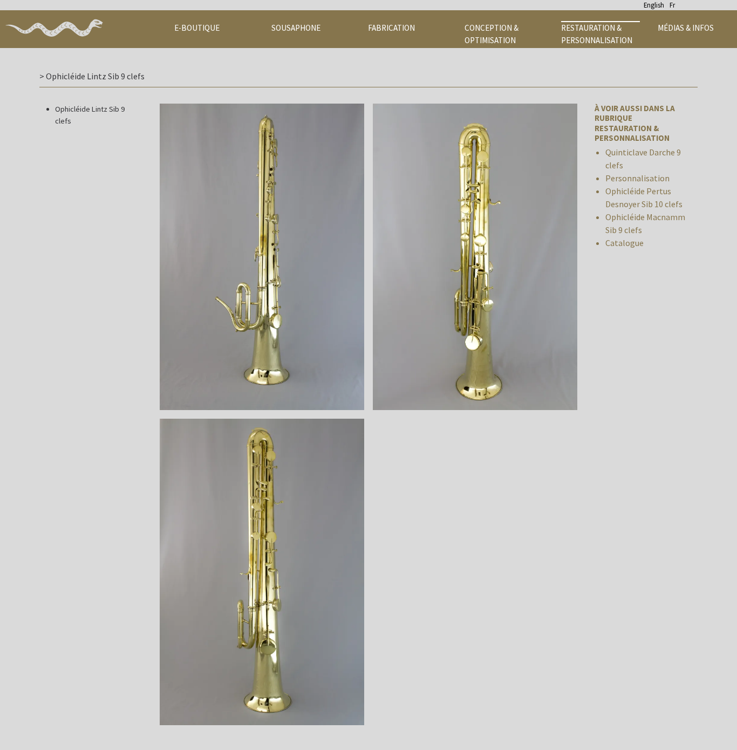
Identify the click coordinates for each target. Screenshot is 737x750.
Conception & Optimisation (491, 34)
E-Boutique (197, 28)
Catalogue (624, 242)
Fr (672, 5)
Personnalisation (637, 178)
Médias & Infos (686, 28)
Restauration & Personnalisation (596, 34)
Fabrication (391, 28)
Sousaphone (295, 28)
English (654, 5)
